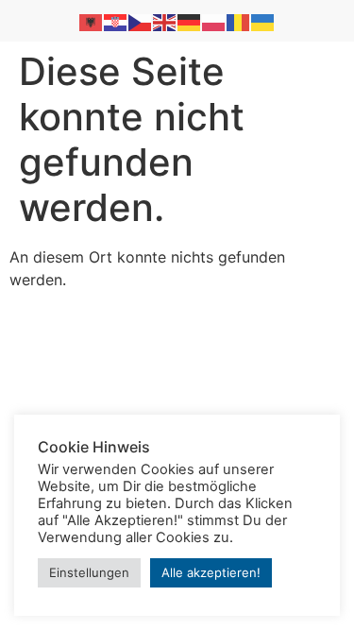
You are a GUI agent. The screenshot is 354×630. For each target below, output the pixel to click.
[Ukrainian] (263, 20)
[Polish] (214, 20)
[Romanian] (239, 20)
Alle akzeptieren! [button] (211, 572)
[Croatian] (116, 20)
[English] (165, 20)
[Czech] (140, 20)
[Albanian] (91, 20)
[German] (189, 20)
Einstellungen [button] (89, 572)
